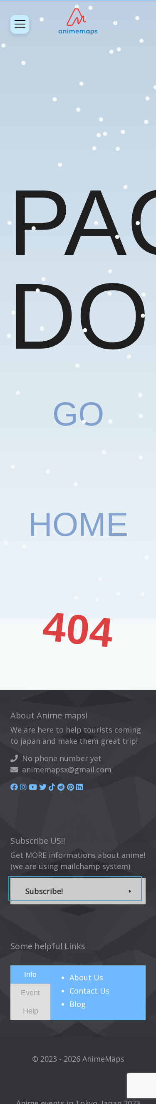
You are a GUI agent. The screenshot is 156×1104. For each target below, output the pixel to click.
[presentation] (30, 974)
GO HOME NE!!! (78, 524)
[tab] (30, 974)
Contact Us (89, 991)
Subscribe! (44, 891)
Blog (77, 1004)
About (86, 977)
